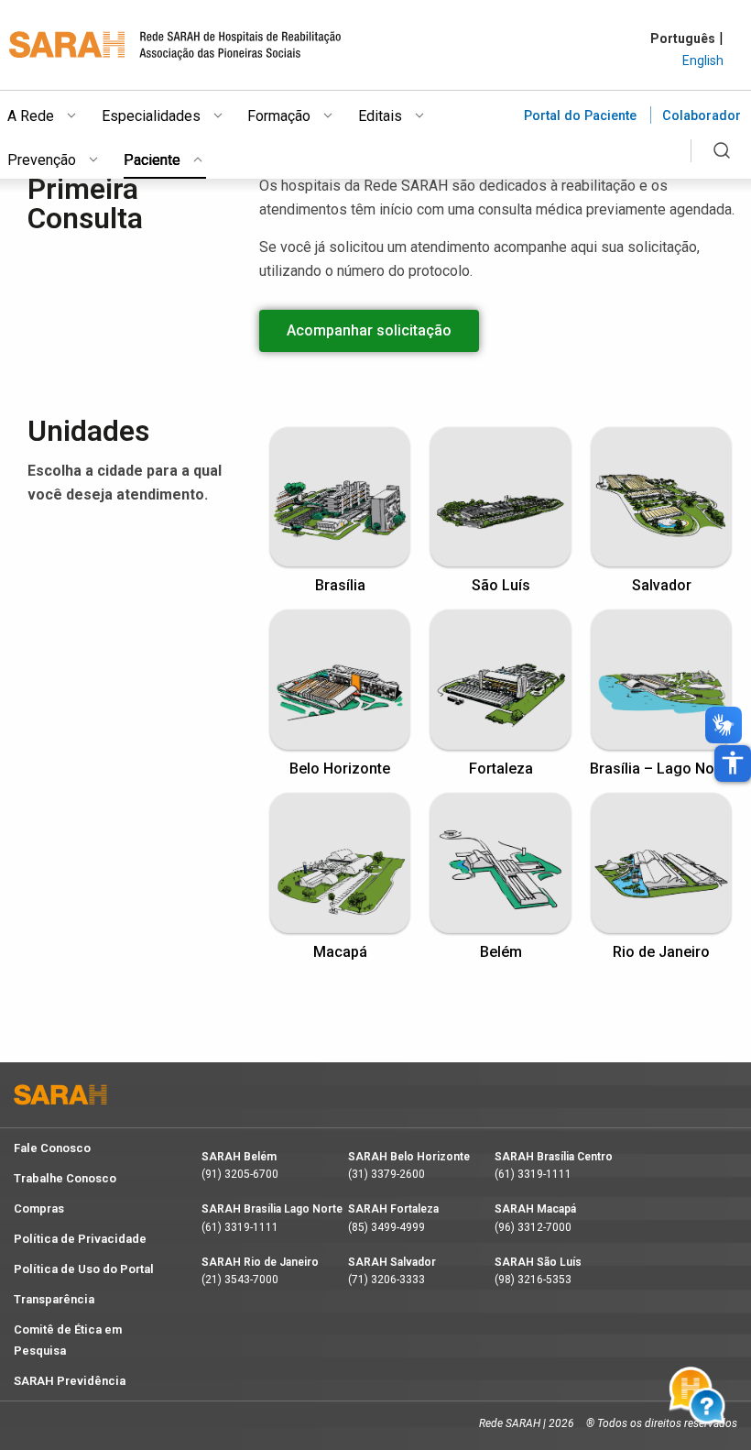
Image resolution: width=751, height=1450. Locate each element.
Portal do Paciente (580, 116)
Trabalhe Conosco (65, 1178)
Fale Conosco (52, 1148)
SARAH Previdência (69, 1381)
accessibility (732, 762)
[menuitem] (54, 113)
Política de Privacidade (80, 1239)
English (703, 60)
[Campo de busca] (721, 161)
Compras (39, 1208)
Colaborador (701, 116)
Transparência (54, 1299)
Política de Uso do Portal (84, 1269)
